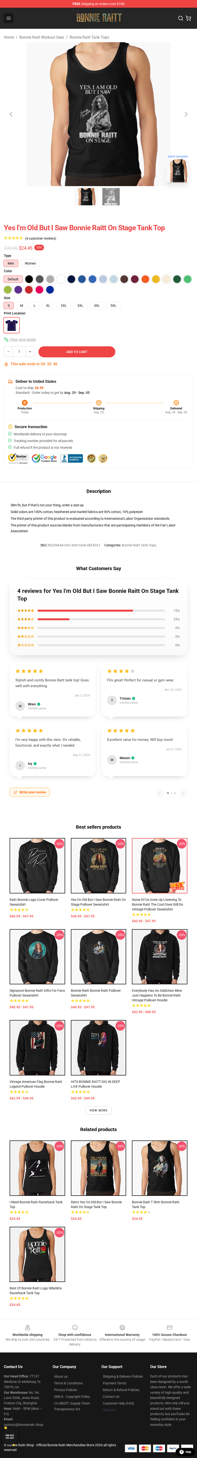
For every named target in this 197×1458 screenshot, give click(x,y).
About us (61, 1376)
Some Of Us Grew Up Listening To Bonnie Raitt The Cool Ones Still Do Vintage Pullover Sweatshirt (157, 904)
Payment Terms (114, 1383)
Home (9, 37)
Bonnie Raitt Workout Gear (41, 37)
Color (8, 271)
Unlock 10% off (10, 1436)
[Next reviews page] (183, 793)
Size (7, 298)
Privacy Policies (65, 1390)
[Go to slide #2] (111, 196)
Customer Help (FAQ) (118, 1403)
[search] (181, 18)
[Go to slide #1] (86, 196)
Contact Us (111, 1397)
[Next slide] (186, 114)
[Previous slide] (11, 114)
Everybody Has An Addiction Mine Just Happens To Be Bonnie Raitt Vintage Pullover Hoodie (157, 995)
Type (7, 256)
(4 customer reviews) (40, 238)
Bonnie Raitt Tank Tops (89, 37)
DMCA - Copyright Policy (72, 1397)
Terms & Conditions (68, 1383)
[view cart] (188, 18)
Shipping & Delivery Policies (123, 1376)
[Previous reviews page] (159, 793)
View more (98, 1110)
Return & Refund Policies (121, 1390)
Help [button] (188, 1452)
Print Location (14, 313)
